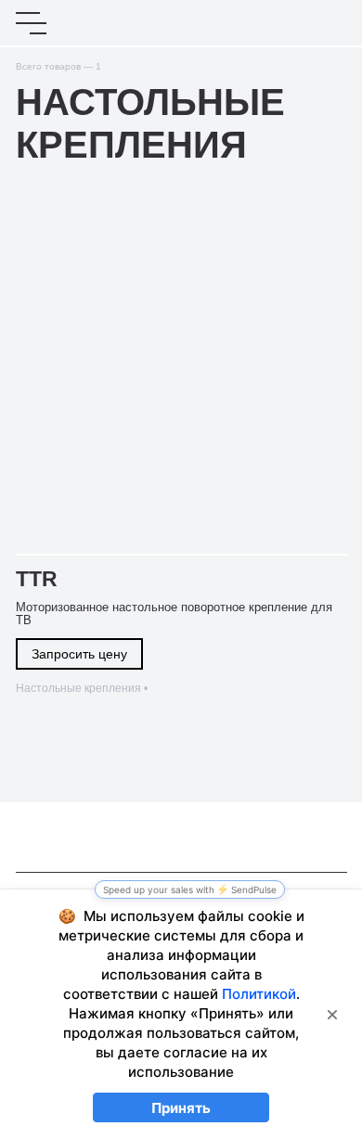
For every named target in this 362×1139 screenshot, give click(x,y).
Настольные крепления (78, 688)
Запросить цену (79, 653)
